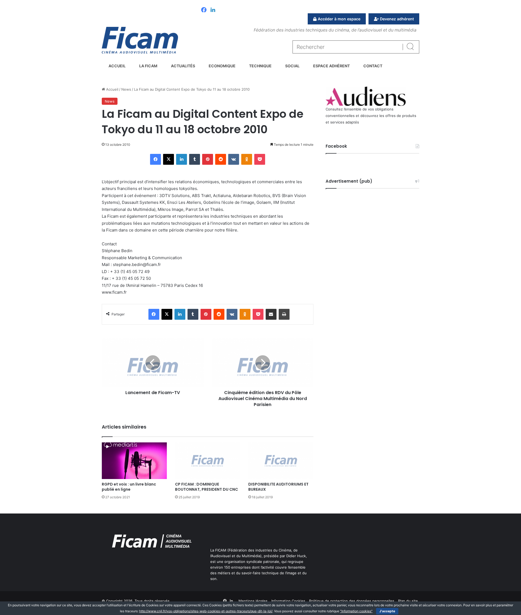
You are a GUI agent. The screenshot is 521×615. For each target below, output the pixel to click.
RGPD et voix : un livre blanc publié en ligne (129, 486)
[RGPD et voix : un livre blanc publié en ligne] (134, 460)
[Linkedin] (213, 10)
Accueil (117, 66)
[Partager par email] (271, 314)
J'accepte (387, 611)
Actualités (183, 66)
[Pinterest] (207, 159)
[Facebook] (204, 10)
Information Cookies (288, 601)
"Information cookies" (356, 611)
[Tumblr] (194, 159)
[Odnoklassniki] (246, 159)
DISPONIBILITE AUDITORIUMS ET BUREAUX (278, 486)
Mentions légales (253, 601)
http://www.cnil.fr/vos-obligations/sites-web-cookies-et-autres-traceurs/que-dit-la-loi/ (205, 611)
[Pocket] (259, 159)
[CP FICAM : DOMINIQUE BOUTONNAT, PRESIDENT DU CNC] (207, 460)
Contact (372, 66)
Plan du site (408, 601)
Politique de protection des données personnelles (351, 601)
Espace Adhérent (331, 66)
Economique (222, 66)
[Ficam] (140, 40)
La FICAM (148, 66)
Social (292, 66)
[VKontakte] (233, 159)
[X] (168, 159)
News (126, 89)
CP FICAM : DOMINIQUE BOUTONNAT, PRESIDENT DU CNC (206, 486)
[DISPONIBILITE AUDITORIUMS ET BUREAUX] (280, 460)
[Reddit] (220, 159)
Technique (260, 66)
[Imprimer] (284, 314)
